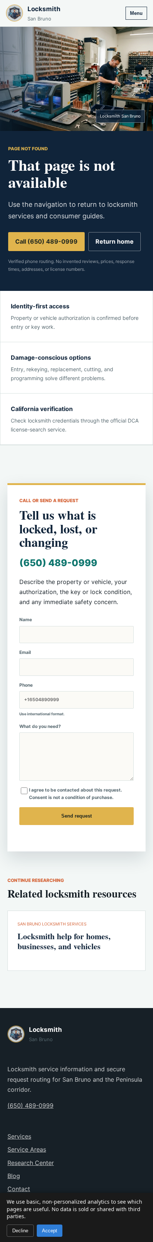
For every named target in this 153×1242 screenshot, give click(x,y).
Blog (13, 1176)
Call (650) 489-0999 (46, 241)
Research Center (30, 1162)
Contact (18, 1189)
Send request (76, 816)
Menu (136, 13)
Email (25, 652)
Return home (114, 241)
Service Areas (26, 1149)
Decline (20, 1230)
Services (19, 1136)
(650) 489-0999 (58, 562)
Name (25, 619)
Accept (49, 1230)
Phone (42, 699)
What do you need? (40, 726)
